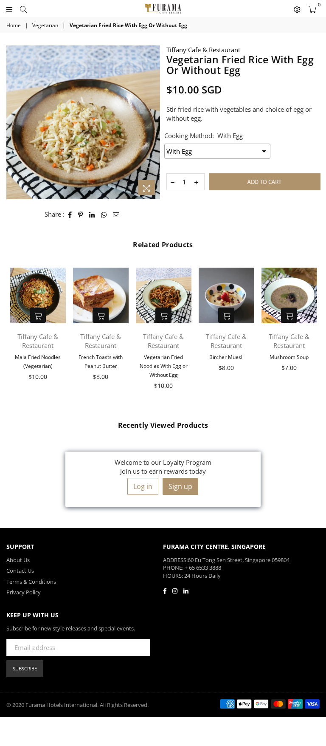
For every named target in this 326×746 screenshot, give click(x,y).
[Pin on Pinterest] (80, 214)
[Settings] (297, 8)
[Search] (23, 8)
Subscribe (25, 668)
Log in (142, 486)
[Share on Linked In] (92, 214)
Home (13, 25)
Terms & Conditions (31, 581)
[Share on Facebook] (70, 214)
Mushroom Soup (289, 357)
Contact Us (20, 570)
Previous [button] (13, 334)
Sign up (180, 486)
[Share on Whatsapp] (104, 214)
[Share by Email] (116, 214)
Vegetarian (45, 25)
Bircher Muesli (226, 357)
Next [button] (312, 334)
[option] (83, 122)
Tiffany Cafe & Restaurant (203, 49)
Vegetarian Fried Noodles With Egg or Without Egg (164, 366)
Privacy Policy (23, 592)
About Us (18, 560)
